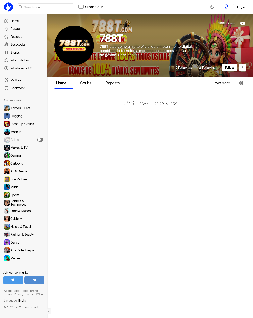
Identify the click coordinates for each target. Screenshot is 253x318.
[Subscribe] (40, 140)
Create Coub (94, 7)
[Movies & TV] (23, 147)
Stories (15, 52)
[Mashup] (23, 132)
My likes (15, 80)
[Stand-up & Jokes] (23, 124)
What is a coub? (20, 68)
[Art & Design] (23, 171)
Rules (29, 294)
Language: (15, 300)
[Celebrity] (23, 219)
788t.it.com (226, 23)
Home (14, 21)
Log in (241, 7)
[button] (241, 83)
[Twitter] (13, 280)
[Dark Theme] (212, 7)
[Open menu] (242, 67)
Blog (17, 290)
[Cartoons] (23, 163)
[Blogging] (23, 116)
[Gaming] (23, 155)
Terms (8, 294)
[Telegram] (34, 280)
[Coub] (8, 6)
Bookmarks (17, 88)
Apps (25, 290)
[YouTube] (242, 23)
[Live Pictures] (23, 179)
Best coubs (17, 44)
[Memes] (23, 258)
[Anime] (23, 140)
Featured (16, 37)
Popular (15, 29)
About (8, 290)
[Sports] (23, 195)
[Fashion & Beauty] (23, 234)
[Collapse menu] (49, 311)
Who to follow (19, 60)
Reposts (112, 83)
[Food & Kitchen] (23, 211)
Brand (34, 290)
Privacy (19, 294)
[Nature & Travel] (23, 227)
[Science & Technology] (23, 203)
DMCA (39, 294)
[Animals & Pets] (23, 108)
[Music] (23, 187)
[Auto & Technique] (23, 250)
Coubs (85, 83)
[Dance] (23, 242)
